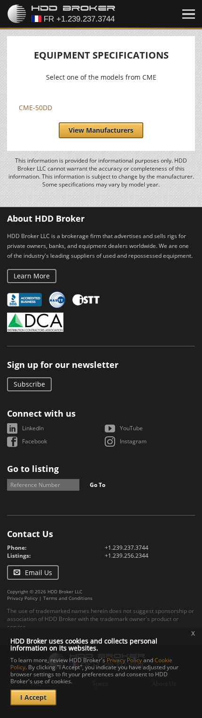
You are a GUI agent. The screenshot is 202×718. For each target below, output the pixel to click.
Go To (97, 485)
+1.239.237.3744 (126, 548)
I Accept (33, 697)
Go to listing (33, 468)
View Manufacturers (101, 130)
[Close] (188, 14)
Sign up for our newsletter (62, 364)
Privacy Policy (22, 598)
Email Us (38, 572)
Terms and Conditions (68, 598)
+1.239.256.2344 (126, 556)
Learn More (32, 275)
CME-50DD (35, 107)
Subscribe (29, 384)
